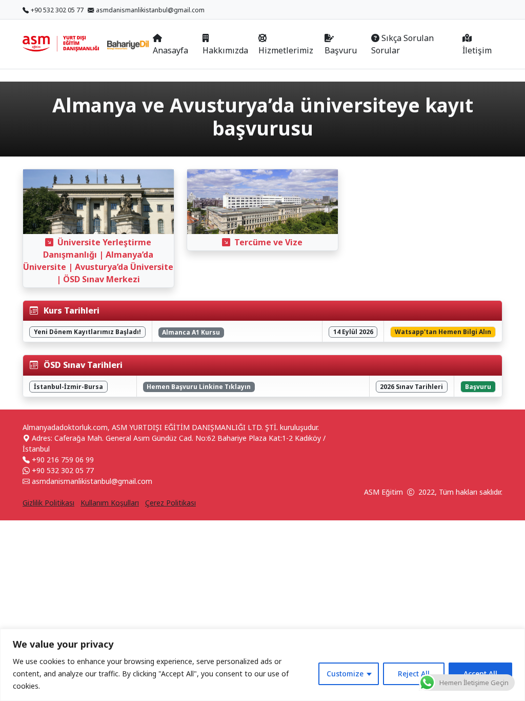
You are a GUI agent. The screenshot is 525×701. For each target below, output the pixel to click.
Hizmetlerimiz (285, 50)
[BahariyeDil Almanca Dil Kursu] (128, 44)
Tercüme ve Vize (268, 242)
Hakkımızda (225, 50)
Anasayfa (170, 50)
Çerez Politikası (170, 503)
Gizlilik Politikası (48, 503)
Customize (345, 673)
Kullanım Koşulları (109, 503)
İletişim (477, 50)
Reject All (414, 673)
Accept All (480, 673)
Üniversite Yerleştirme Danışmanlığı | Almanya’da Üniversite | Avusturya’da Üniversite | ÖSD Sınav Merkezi (98, 261)
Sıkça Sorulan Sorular (402, 44)
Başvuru (341, 50)
